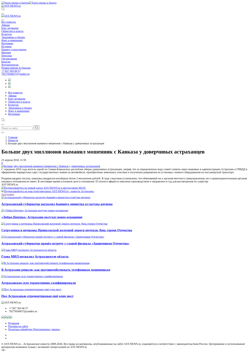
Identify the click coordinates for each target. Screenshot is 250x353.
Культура (6, 34)
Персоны (6, 55)
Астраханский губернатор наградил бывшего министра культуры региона (57, 204)
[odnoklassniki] (9, 83)
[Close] (2, 19)
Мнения (6, 52)
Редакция (13, 323)
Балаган (6, 61)
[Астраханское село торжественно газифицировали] (32, 276)
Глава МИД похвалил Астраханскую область (35, 256)
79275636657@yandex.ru (15, 74)
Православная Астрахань (16, 67)
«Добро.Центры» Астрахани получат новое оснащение (41, 217)
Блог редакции (10, 28)
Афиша (5, 25)
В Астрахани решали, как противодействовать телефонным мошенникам (55, 269)
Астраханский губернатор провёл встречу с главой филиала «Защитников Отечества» (65, 243)
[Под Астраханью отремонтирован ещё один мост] (31, 289)
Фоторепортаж (10, 64)
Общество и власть (12, 31)
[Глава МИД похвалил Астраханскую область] (28, 250)
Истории (6, 46)
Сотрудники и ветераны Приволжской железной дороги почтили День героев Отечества (66, 230)
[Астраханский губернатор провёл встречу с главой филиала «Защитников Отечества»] (52, 236)
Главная (12, 137)
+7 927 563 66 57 (11, 70)
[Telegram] (9, 80)
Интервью (7, 43)
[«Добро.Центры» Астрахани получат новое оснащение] (34, 210)
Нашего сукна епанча (13, 49)
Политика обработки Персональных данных (34, 329)
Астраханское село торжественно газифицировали (38, 283)
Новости (13, 140)
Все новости (8, 22)
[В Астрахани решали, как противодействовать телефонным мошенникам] (45, 263)
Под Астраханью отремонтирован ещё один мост (37, 296)
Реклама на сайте (18, 326)
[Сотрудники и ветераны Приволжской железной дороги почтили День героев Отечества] (54, 223)
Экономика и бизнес (13, 37)
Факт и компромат (12, 40)
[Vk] (9, 86)
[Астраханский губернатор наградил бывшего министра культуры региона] (45, 197)
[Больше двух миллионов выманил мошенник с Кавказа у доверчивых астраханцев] (50, 166)
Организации (9, 58)
